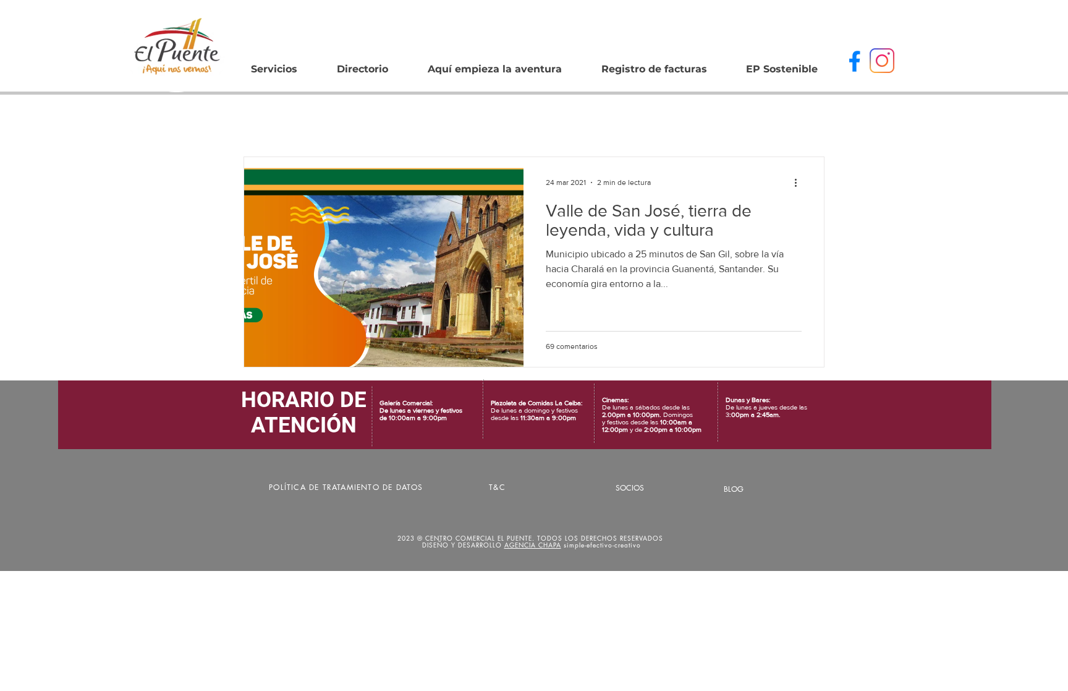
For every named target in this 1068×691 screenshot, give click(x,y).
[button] (362, 63)
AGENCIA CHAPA (532, 544)
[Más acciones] (799, 182)
